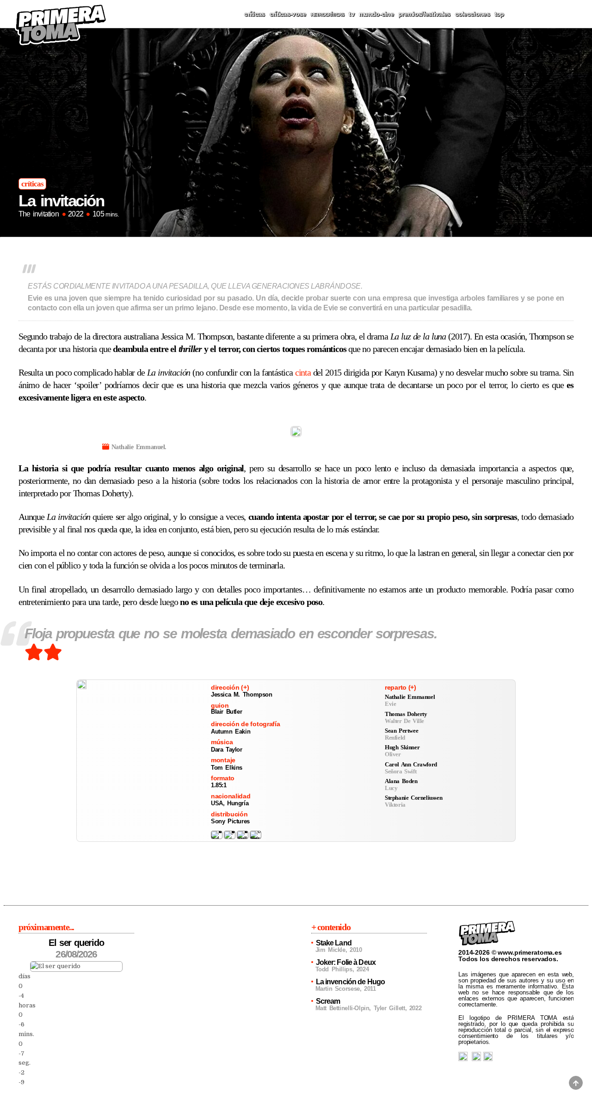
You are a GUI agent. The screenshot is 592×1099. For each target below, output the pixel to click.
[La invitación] (81, 684)
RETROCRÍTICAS (328, 14)
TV (351, 14)
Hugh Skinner (402, 747)
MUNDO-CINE (376, 14)
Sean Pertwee (401, 730)
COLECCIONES (472, 14)
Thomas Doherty (406, 713)
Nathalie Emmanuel (410, 696)
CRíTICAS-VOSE (288, 14)
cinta (303, 372)
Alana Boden (401, 781)
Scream (328, 1001)
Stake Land (334, 943)
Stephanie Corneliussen (413, 797)
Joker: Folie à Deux (346, 962)
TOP (499, 14)
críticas (32, 183)
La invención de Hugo (350, 982)
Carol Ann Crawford (411, 764)
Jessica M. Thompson (241, 694)
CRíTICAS (254, 14)
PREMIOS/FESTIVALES (424, 14)
